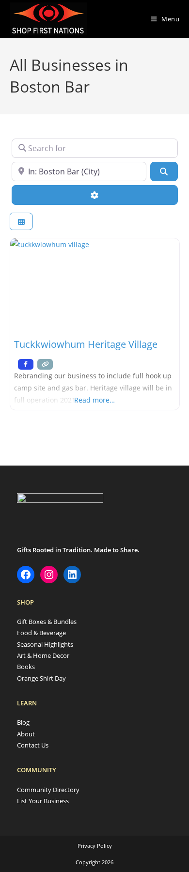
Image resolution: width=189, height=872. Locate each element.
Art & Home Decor (43, 655)
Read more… (94, 400)
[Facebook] (25, 574)
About (26, 734)
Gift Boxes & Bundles (47, 621)
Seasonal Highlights (45, 644)
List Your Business (43, 800)
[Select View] (21, 222)
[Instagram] (49, 574)
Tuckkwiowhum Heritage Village (86, 344)
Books (26, 666)
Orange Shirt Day (41, 678)
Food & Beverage (41, 632)
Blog (23, 722)
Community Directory (48, 789)
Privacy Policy (95, 845)
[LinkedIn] (72, 574)
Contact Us (32, 745)
